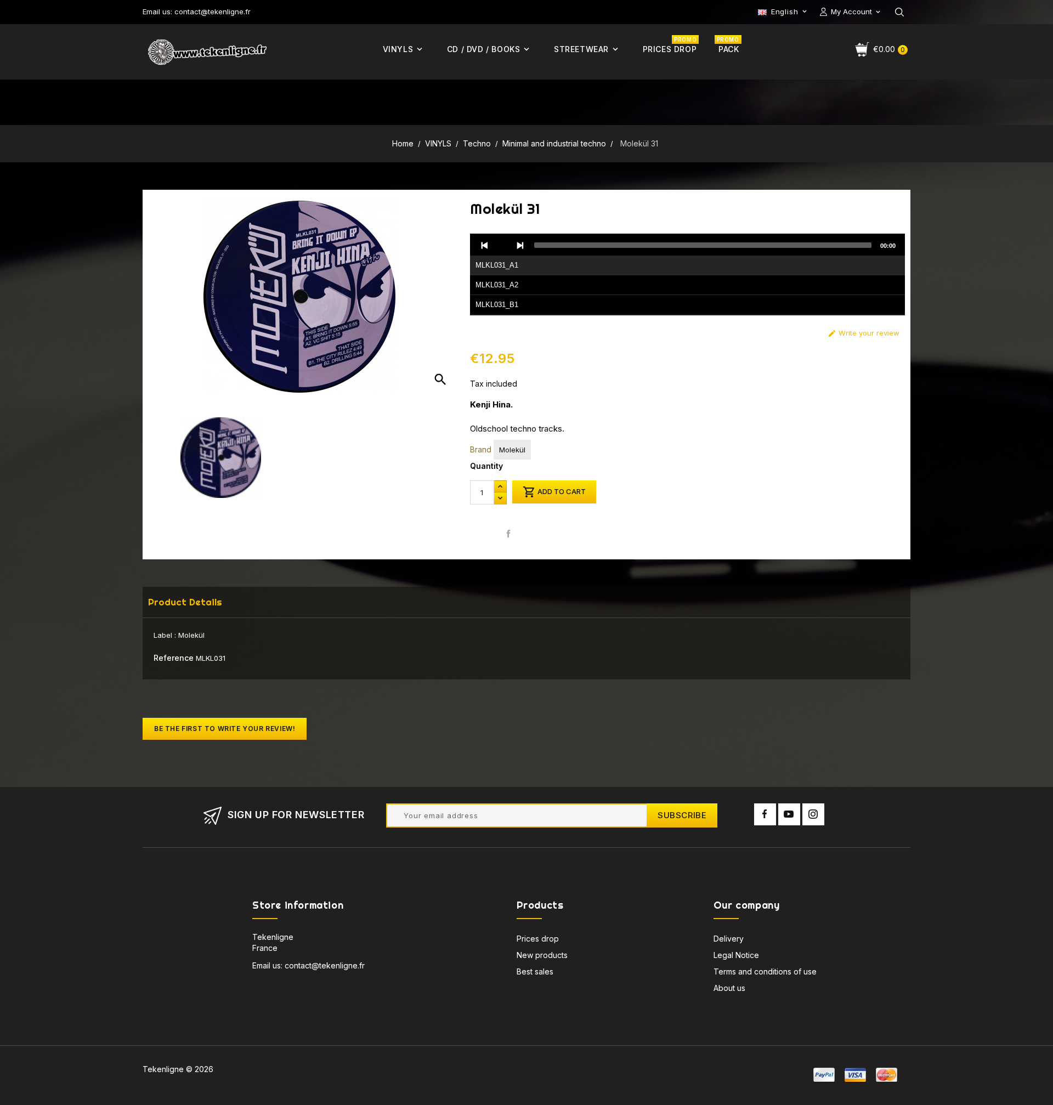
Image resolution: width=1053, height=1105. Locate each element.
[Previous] (484, 245)
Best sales (535, 971)
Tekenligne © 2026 (178, 1069)
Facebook (765, 814)
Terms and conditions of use (765, 971)
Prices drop (538, 938)
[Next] (519, 245)
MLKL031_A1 (496, 265)
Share (509, 533)
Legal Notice (736, 955)
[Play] (502, 245)
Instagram (813, 814)
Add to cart (554, 491)
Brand (480, 449)
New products (542, 955)
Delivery (729, 938)
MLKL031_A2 (496, 285)
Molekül (512, 449)
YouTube (789, 814)
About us (729, 988)
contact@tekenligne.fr (325, 965)
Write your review (863, 333)
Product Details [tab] (185, 602)
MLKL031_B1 (496, 305)
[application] (687, 275)
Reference (174, 657)
